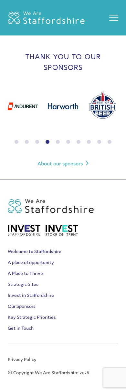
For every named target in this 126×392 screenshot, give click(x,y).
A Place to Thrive (25, 273)
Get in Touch (21, 328)
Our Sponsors (22, 306)
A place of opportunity (31, 262)
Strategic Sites (23, 284)
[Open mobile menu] (113, 17)
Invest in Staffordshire (31, 295)
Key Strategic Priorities (32, 317)
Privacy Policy (22, 359)
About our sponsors (60, 163)
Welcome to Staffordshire (34, 251)
